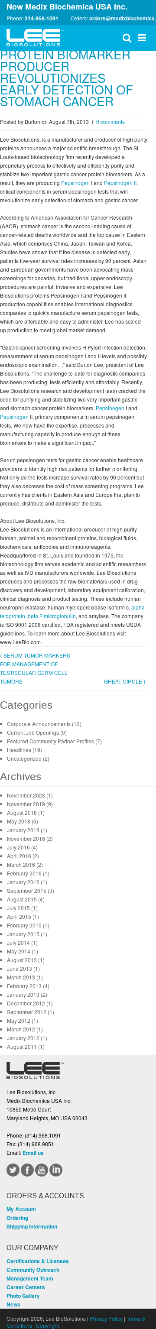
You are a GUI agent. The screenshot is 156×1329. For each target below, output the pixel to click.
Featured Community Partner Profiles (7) (54, 741)
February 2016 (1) (28, 873)
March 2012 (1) (25, 1029)
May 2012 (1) (22, 1020)
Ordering (17, 1218)
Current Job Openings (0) (37, 732)
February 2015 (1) (28, 925)
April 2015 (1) (23, 916)
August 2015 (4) (26, 899)
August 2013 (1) (26, 959)
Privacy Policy (106, 1318)
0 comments (110, 121)
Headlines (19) (24, 749)
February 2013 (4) (28, 985)
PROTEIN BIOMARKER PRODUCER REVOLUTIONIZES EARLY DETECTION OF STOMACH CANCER (66, 77)
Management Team (29, 1278)
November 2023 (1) (30, 795)
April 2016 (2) (23, 855)
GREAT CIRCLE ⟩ (125, 681)
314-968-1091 (41, 18)
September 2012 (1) (30, 1011)
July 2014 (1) (22, 942)
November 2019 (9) (30, 803)
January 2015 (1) (27, 933)
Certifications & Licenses (37, 1261)
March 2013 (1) (25, 977)
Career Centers (25, 1287)
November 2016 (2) (30, 838)
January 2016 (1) (27, 881)
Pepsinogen (76, 182)
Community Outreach (32, 1270)
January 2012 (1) (27, 1037)
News (13, 1304)
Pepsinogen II (120, 182)
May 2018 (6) (22, 821)
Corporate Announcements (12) (44, 723)
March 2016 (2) (25, 864)
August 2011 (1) (26, 1046)
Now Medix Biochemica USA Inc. (66, 6)
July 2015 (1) (22, 907)
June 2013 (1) (23, 968)
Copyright (47, 1325)
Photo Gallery (23, 1296)
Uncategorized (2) (28, 758)
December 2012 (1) (30, 1003)
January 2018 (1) (27, 829)
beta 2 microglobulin (52, 615)
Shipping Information (31, 1226)
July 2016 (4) (22, 847)
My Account (21, 1209)
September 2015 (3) (30, 890)
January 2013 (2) (27, 994)
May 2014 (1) (22, 951)
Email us (33, 1153)
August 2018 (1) (26, 812)
